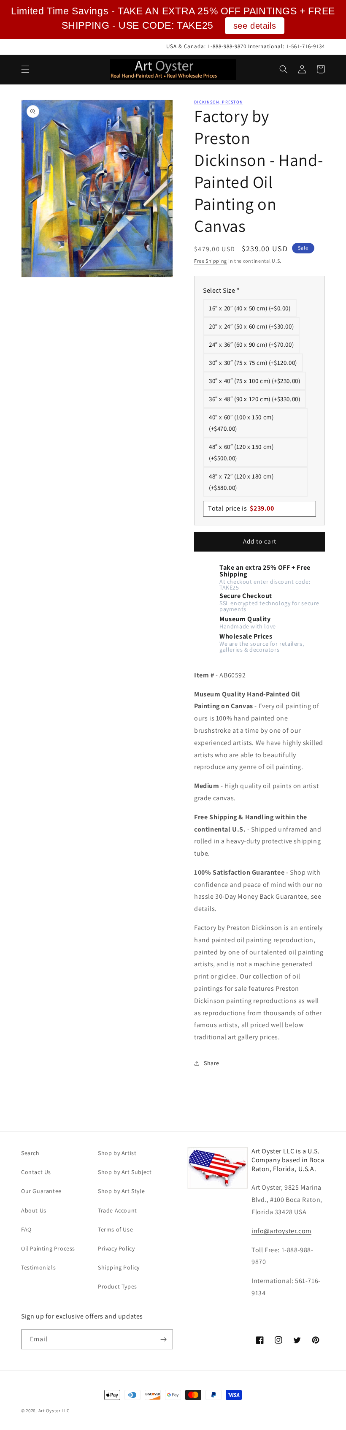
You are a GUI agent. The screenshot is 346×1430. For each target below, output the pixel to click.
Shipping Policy (119, 1267)
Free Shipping (210, 261)
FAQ (26, 1229)
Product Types (117, 1286)
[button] (25, 69)
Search (30, 1153)
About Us (33, 1210)
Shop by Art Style (121, 1191)
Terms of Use (115, 1229)
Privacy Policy (116, 1248)
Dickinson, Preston (218, 102)
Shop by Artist (117, 1153)
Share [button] (211, 1063)
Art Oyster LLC (54, 1411)
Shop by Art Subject (124, 1172)
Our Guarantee (41, 1191)
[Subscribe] (163, 1339)
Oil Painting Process (48, 1248)
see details (254, 25)
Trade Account (117, 1210)
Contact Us (36, 1172)
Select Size (221, 290)
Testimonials (38, 1267)
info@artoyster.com (281, 1230)
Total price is (241, 508)
